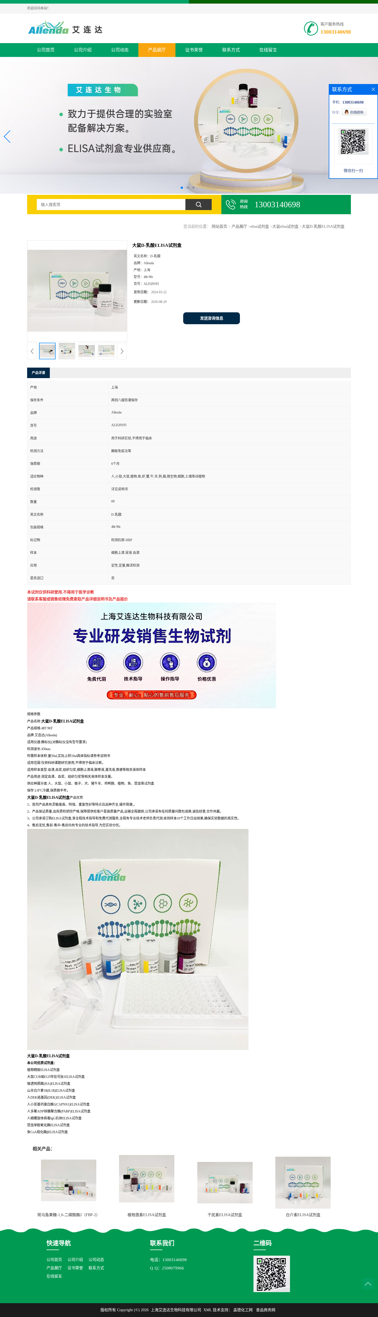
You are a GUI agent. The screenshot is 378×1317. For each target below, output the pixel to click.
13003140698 (335, 32)
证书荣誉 (194, 50)
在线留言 (268, 50)
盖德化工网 (243, 1310)
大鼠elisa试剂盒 (285, 226)
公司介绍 (83, 50)
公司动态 (120, 50)
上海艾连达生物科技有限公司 (176, 1310)
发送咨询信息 (211, 318)
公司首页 (46, 50)
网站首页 (219, 226)
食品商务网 (265, 1310)
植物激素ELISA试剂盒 (147, 1215)
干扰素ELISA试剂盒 (225, 1215)
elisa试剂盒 (259, 226)
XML (207, 1310)
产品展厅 (157, 50)
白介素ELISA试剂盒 (303, 1215)
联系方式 (231, 50)
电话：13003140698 (168, 1260)
